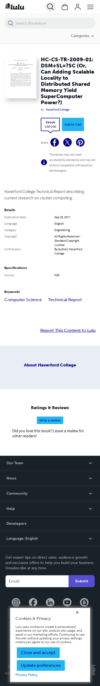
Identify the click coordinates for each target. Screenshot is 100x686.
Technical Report (65, 299)
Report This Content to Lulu (68, 330)
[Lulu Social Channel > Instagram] (16, 603)
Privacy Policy (26, 675)
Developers (16, 523)
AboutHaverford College (50, 365)
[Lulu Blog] (84, 603)
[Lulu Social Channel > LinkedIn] (50, 603)
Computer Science (23, 299)
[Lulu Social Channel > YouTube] (67, 603)
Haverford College (57, 109)
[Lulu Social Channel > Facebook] (33, 603)
